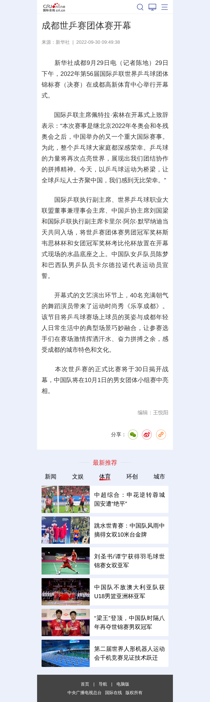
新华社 (63, 42)
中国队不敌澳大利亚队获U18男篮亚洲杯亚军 (129, 591)
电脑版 (122, 684)
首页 (85, 684)
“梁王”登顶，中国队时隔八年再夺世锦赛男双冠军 (129, 622)
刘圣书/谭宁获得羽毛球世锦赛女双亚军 (129, 561)
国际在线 (54, 7)
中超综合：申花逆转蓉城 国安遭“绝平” (129, 499)
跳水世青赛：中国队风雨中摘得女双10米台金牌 (129, 530)
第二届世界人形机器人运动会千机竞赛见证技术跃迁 (129, 653)
